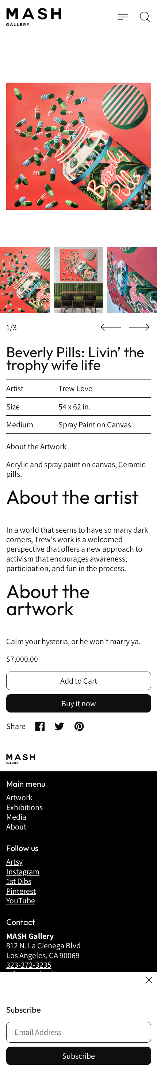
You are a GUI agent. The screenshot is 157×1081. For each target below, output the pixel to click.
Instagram (22, 871)
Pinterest (21, 891)
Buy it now (78, 703)
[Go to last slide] (111, 327)
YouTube (20, 900)
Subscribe (78, 1056)
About (16, 826)
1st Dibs (18, 881)
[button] (145, 17)
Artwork (19, 797)
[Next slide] (139, 327)
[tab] (25, 280)
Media (16, 817)
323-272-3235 (28, 965)
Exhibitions (24, 807)
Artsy (14, 862)
